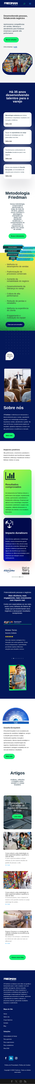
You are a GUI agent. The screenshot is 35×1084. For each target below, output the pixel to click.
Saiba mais (9, 435)
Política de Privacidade (11, 1065)
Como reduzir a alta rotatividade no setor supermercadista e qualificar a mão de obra (17, 855)
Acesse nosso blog (17, 957)
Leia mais (17, 817)
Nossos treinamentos (17, 236)
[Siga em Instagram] (16, 1058)
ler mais (7, 865)
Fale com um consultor (15, 324)
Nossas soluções (11, 39)
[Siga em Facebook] (6, 1058)
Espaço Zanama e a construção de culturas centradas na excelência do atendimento (17, 933)
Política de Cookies (24, 1065)
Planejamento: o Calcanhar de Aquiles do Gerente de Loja (17, 807)
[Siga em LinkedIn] (11, 1058)
